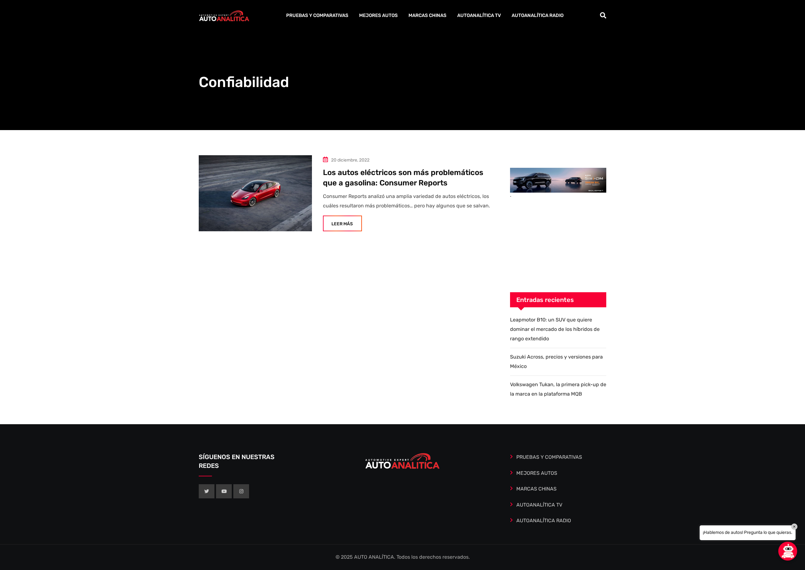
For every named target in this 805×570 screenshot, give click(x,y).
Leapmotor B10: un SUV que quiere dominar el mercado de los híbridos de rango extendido (555, 329)
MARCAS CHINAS (427, 15)
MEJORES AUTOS (378, 15)
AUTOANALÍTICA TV (479, 15)
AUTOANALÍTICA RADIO (538, 15)
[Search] (603, 15)
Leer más (342, 224)
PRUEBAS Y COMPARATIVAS (317, 15)
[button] (787, 551)
